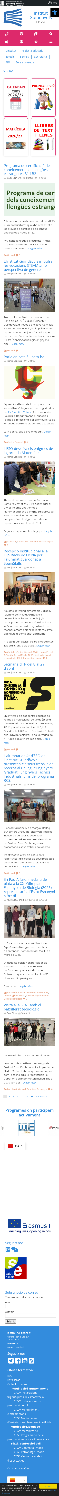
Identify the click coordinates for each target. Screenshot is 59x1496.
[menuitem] (12, 3)
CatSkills (11, 652)
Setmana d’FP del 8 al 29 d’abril (24, 666)
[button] (54, 12)
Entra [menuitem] (54, 2)
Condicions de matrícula (18, 1468)
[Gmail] (22, 34)
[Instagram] (8, 1250)
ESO (27, 541)
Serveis (24, 56)
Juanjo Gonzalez (14, 274)
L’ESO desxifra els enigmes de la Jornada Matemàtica (28, 450)
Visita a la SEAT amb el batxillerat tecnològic (22, 1007)
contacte (20, 1346)
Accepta (48, 1486)
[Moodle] (37, 34)
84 (26, 1096)
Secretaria (40, 56)
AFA (8, 62)
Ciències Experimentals (37, 992)
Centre (10, 442)
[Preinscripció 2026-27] (43, 97)
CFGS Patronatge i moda (29, 1452)
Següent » (41, 1096)
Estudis (10, 56)
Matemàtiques (46, 541)
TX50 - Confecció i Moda (15, 655)
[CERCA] (51, 34)
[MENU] (51, 42)
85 (32, 1096)
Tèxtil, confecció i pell (43, 652)
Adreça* (9, 1312)
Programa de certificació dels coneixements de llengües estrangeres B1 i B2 (28, 169)
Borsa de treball (25, 62)
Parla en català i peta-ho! (24, 356)
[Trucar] (7, 34)
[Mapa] (7, 42)
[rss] (31, 1360)
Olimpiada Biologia (13, 998)
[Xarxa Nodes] (14, 1250)
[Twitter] (11, 1360)
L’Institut (11, 50)
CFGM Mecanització (26, 1431)
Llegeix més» (35, 248)
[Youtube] (24, 1360)
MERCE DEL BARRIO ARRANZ (21, 900)
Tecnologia (42, 1089)
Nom (7, 1302)
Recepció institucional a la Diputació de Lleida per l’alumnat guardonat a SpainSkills (26, 557)
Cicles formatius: (17, 1384)
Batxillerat (12, 992)
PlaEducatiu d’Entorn (19, 412)
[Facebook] (17, 1360)
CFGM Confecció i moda (28, 1448)
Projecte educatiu (32, 50)
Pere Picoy (12, 1013)
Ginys (9, 71)
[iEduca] (22, 42)
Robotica (31, 1089)
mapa (10, 1346)
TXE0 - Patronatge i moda (29, 657)
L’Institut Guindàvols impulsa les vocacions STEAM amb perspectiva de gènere (28, 265)
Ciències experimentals (37, 995)
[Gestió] (37, 42)
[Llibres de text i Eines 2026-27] (43, 137)
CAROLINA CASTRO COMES (20, 178)
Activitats (11, 541)
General (11, 255)
